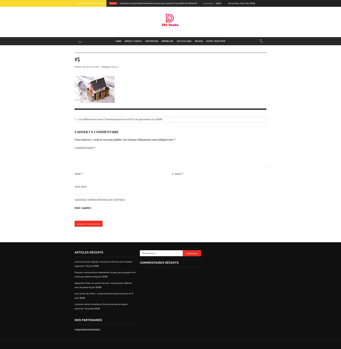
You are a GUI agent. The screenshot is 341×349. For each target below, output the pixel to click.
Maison (199, 41)
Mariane (114, 67)
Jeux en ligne (184, 41)
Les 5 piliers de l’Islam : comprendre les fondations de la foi (103, 293)
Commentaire (85, 147)
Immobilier (167, 41)
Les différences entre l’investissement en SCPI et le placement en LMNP (120, 119)
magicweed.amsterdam (87, 329)
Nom (79, 173)
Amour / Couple (133, 41)
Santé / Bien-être (215, 41)
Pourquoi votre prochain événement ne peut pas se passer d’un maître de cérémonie (139, 3)
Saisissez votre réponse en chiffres (100, 199)
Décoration (151, 41)
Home (118, 41)
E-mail (177, 173)
